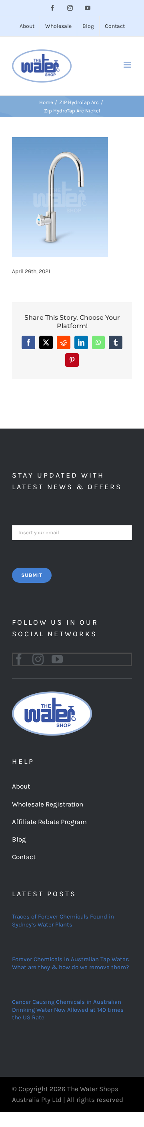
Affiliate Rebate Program (49, 822)
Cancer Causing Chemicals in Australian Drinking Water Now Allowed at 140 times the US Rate (68, 1009)
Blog (19, 839)
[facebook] (18, 659)
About (21, 786)
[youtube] (57, 659)
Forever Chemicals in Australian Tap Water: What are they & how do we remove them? (70, 963)
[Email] (72, 532)
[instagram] (38, 659)
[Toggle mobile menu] (128, 65)
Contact (24, 857)
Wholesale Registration (47, 804)
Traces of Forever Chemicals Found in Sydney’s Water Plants (63, 920)
